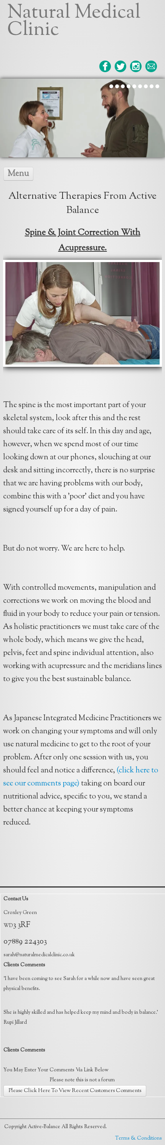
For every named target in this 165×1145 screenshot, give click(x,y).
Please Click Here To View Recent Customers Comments (74, 1091)
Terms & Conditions (138, 1138)
